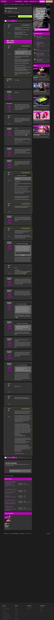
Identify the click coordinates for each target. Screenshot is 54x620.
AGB (3, 610)
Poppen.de (41, 607)
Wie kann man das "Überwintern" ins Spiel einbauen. (41, 43)
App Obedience (7, 495)
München (16, 610)
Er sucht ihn (29, 608)
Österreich (16, 619)
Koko (40, 611)
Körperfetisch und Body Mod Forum (10, 503)
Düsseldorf (16, 613)
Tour (3, 608)
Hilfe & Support (5, 607)
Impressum (4, 611)
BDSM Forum (8, 510)
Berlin (16, 607)
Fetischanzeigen (30, 607)
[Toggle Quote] (15, 48)
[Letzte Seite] (16, 21)
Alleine (38, 49)
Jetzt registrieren (41, 29)
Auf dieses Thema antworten (25, 16)
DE (37, 1)
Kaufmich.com (42, 610)
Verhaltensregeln (5, 619)
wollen (9, 614)
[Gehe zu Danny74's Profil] (35, 36)
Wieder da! (42, 1)
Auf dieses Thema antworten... (16, 470)
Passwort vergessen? (5, 613)
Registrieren (49, 1)
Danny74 (38, 38)
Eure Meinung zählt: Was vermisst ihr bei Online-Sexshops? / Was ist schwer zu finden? (10, 483)
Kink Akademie (16, 12)
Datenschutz (8, 616)
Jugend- (4, 616)
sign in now (28, 464)
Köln (15, 616)
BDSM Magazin (7, 608)
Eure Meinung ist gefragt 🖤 (9, 506)
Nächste (13, 457)
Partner (41, 605)
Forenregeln (48, 4)
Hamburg (16, 608)
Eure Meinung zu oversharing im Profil (11, 489)
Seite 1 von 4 (20, 457)
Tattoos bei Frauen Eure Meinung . (10, 500)
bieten (6, 614)
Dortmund (16, 614)
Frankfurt (16, 611)
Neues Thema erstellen (12, 16)
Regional (16, 605)
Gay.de (41, 608)
